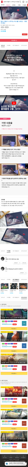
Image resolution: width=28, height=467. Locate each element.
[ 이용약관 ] (10, 459)
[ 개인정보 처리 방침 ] (16, 459)
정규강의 (2, 4)
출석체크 (17, 457)
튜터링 (11, 457)
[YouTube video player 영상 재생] (14, 103)
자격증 (19, 5)
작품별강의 (8, 5)
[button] (26, 9)
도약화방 (13, 5)
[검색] (20, 2)
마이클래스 (25, 5)
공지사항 (4, 457)
